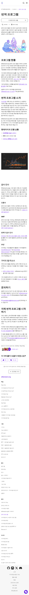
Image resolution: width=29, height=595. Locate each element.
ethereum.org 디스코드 (8, 91)
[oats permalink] (0, 217)
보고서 (2, 559)
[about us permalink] (0, 97)
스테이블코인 (4, 439)
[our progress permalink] (0, 129)
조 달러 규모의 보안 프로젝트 (8, 562)
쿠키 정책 (14, 588)
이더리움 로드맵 (5, 541)
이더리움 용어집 (5, 418)
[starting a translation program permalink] (0, 310)
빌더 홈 (3, 466)
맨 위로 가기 (15, 371)
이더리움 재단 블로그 (7, 523)
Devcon (3, 529)
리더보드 (3, 236)
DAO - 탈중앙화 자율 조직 (7, 448)
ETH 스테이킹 (4, 454)
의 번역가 (9, 133)
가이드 (2, 427)
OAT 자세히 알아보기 (7, 228)
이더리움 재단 (4, 520)
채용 (14, 580)
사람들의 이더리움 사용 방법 (8, 415)
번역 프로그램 (4, 514)
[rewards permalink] (0, 244)
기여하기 (14, 9)
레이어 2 (3, 457)
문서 (2, 472)
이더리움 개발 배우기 (6, 478)
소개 (14, 571)
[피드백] (26, 592)
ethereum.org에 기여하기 (7, 511)
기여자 (23, 79)
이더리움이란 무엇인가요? (7, 388)
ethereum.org (5, 9)
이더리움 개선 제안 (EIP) (7, 553)
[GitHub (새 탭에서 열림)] (8, 568)
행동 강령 (14, 577)
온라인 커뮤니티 (5, 505)
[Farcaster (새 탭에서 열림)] (12, 568)
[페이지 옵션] (9, 24)
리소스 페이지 (21, 279)
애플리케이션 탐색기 (6, 436)
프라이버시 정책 (14, 582)
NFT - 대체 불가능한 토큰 (7, 442)
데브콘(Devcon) (6, 250)
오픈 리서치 (4, 550)
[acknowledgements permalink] (0, 184)
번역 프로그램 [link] (22, 9)
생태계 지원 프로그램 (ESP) (8, 526)
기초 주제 (3, 484)
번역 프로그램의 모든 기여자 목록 (17, 236)
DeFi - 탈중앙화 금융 (6, 445)
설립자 (2, 493)
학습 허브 (3, 385)
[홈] (2, 3)
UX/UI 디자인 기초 (5, 487)
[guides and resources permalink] (0, 260)
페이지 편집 (14, 24)
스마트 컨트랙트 (5, 400)
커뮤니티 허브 (4, 502)
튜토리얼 (3, 469)
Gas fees (3, 403)
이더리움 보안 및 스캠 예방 (7, 409)
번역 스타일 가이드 (8, 271)
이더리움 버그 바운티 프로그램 (8, 517)
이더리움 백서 (4, 538)
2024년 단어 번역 (10, 139)
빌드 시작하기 (4, 475)
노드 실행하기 (4, 406)
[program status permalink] (0, 60)
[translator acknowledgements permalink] (0, 232)
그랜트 (2, 481)
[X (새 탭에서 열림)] (16, 568)
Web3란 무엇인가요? (6, 397)
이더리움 (3, 101)
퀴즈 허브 (3, 412)
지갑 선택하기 (4, 430)
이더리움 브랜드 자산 (14, 574)
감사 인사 (16, 79)
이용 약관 (14, 585)
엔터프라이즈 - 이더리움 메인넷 (9, 490)
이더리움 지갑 (4, 394)
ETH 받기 (3, 433)
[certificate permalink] (0, 203)
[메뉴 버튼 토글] (26, 3)
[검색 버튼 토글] (23, 3)
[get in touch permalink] (0, 287)
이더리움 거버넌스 (5, 556)
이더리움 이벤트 (5, 508)
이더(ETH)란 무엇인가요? (7, 391)
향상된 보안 (4, 544)
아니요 (14, 360)
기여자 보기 (15, 349)
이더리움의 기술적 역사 (7, 547)
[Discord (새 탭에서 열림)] (20, 568)
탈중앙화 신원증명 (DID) (7, 451)
